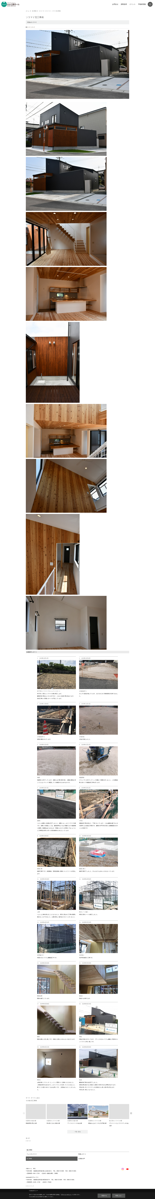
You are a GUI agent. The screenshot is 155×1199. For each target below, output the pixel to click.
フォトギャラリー (32, 1154)
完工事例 (29, 1158)
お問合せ (115, 4)
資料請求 (124, 4)
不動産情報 (142, 4)
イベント (132, 4)
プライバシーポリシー (66, 1194)
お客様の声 (81, 1158)
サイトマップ (30, 1186)
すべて (29, 1141)
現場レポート (82, 1154)
